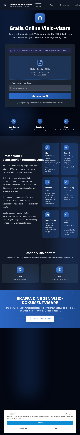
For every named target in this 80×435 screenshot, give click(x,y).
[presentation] (40, 68)
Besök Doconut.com (41, 319)
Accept (40, 423)
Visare (52, 5)
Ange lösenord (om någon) (21, 83)
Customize (23, 428)
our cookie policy (16, 418)
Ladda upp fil (42, 96)
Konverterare (64, 5)
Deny (57, 428)
